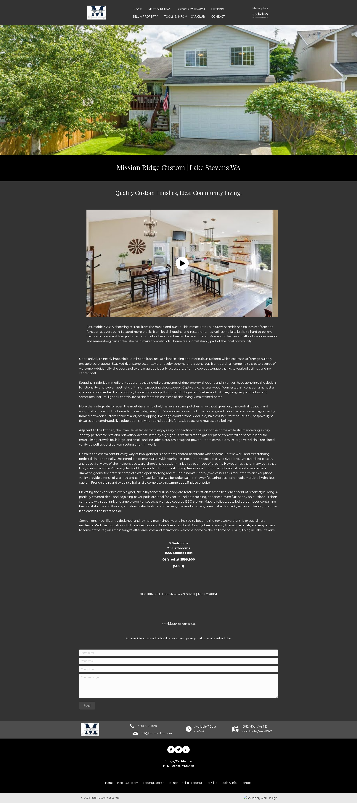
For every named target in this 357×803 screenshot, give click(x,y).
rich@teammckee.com (156, 733)
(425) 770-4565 (147, 726)
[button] (182, 263)
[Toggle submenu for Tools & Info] (186, 16)
